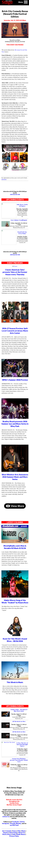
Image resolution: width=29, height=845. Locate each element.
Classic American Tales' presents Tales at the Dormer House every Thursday (15, 272)
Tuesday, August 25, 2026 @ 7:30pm (18, 714)
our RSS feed (14, 825)
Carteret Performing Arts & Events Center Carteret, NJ (22, 241)
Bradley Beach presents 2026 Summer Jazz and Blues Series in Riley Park (14, 423)
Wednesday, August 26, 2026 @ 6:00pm (22, 749)
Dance (14, 831)
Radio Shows (21, 834)
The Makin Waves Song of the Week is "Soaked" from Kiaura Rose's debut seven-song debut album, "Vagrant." (14, 608)
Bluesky (18, 823)
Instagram (5, 823)
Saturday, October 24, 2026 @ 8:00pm (22, 237)
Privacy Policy (14, 836)
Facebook (15, 822)
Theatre (5, 832)
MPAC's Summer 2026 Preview (15, 380)
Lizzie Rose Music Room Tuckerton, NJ (18, 717)
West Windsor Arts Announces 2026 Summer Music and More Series (15, 476)
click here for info (15, 194)
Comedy (8, 831)
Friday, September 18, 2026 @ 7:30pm (19, 223)
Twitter (22, 822)
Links (14, 834)
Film (19, 831)
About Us (21, 832)
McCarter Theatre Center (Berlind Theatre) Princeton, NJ (19, 226)
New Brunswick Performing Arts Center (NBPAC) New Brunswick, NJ (19, 769)
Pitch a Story (6, 834)
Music (23, 831)
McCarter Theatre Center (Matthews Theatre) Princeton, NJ (22, 214)
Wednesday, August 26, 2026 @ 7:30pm (18, 735)
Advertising (13, 832)
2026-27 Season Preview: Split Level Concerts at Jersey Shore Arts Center (15, 330)
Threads (12, 823)
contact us (5, 816)
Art (3, 831)
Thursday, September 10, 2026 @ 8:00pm (22, 209)
